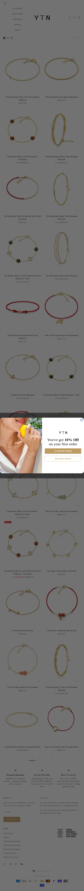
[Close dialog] (81, 420)
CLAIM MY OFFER (63, 451)
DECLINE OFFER (63, 458)
